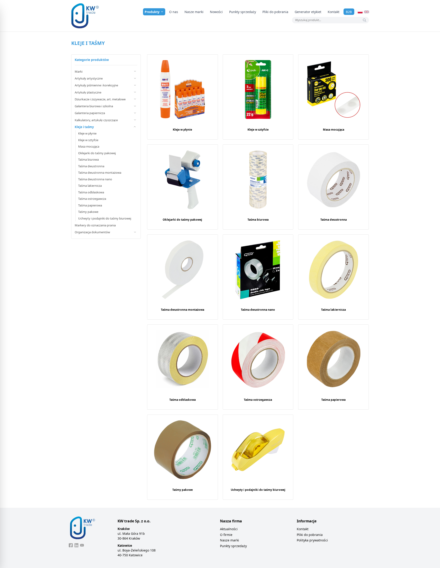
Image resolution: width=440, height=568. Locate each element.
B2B (349, 12)
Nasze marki (194, 12)
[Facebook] (71, 545)
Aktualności (229, 529)
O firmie (226, 534)
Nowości (216, 12)
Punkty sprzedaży (242, 12)
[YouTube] (82, 545)
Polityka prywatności (312, 540)
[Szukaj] (365, 20)
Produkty (152, 12)
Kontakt (333, 12)
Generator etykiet (308, 12)
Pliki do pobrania (275, 12)
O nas (173, 12)
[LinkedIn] (76, 545)
